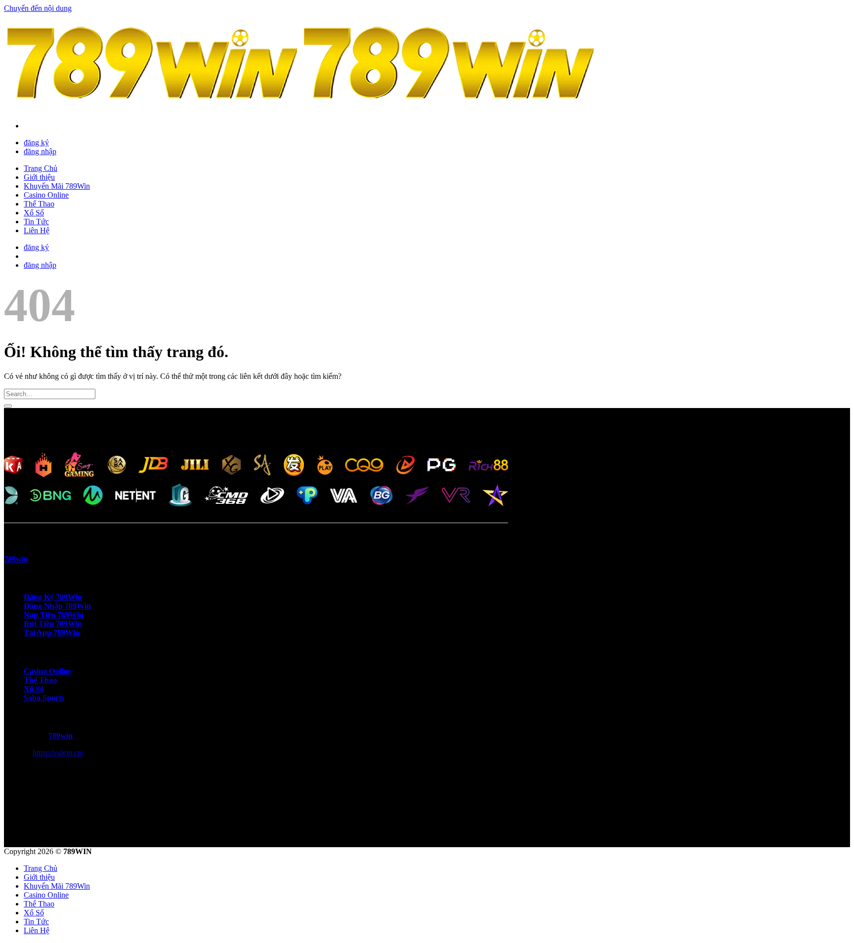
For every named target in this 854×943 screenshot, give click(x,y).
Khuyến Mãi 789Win (57, 186)
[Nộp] (8, 406)
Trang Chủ (40, 168)
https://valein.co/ (58, 752)
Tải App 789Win (52, 632)
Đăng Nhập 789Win (57, 606)
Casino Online (46, 195)
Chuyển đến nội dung (38, 8)
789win (60, 736)
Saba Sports (44, 698)
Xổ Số (34, 212)
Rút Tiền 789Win (53, 623)
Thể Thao (39, 204)
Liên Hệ (36, 230)
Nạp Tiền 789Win (54, 615)
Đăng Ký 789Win (53, 597)
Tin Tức (36, 221)
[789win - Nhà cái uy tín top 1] (300, 109)
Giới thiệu (39, 177)
